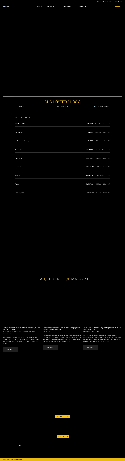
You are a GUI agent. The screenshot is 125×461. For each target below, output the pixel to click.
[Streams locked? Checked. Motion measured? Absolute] (102, 377)
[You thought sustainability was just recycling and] (62, 405)
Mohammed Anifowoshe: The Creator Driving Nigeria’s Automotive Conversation (61, 328)
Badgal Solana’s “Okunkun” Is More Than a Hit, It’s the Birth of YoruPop (21, 328)
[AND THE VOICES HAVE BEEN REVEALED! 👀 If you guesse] (22, 380)
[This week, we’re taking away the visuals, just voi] (62, 382)
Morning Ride (19, 193)
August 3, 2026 (7, 333)
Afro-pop (6, 332)
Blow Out (18, 175)
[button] (5, 106)
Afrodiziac (18, 149)
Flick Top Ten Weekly (22, 141)
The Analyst (19, 132)
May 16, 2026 (46, 332)
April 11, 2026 (95, 332)
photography (87, 332)
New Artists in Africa (16, 332)
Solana (26, 332)
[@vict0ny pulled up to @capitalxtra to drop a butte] (102, 401)
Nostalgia (18, 167)
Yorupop (32, 332)
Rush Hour (18, 158)
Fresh (17, 184)
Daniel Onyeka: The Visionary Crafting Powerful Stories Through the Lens (102, 328)
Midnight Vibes (20, 123)
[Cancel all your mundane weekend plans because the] (22, 405)
